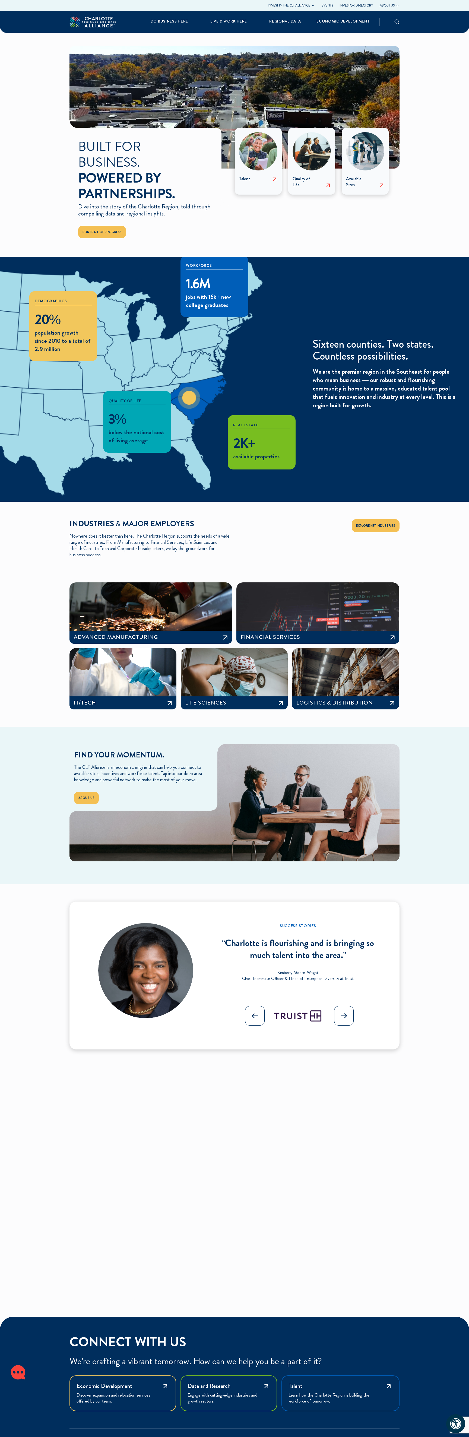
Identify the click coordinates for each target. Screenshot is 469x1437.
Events (327, 5)
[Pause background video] (389, 56)
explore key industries (375, 525)
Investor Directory (356, 5)
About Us (86, 797)
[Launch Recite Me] (455, 1423)
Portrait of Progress (102, 232)
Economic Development (343, 21)
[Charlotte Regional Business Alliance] (92, 21)
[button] (344, 1016)
